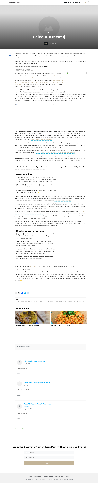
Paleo (46, 43)
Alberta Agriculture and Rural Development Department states (55, 152)
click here (33, 266)
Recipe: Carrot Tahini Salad (69, 319)
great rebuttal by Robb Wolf (34, 214)
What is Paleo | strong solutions (34, 361)
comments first (81, 340)
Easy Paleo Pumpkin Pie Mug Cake (32, 319)
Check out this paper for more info (41, 139)
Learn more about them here (63, 201)
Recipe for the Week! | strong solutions (37, 383)
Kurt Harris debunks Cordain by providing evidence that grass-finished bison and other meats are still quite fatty (39, 82)
